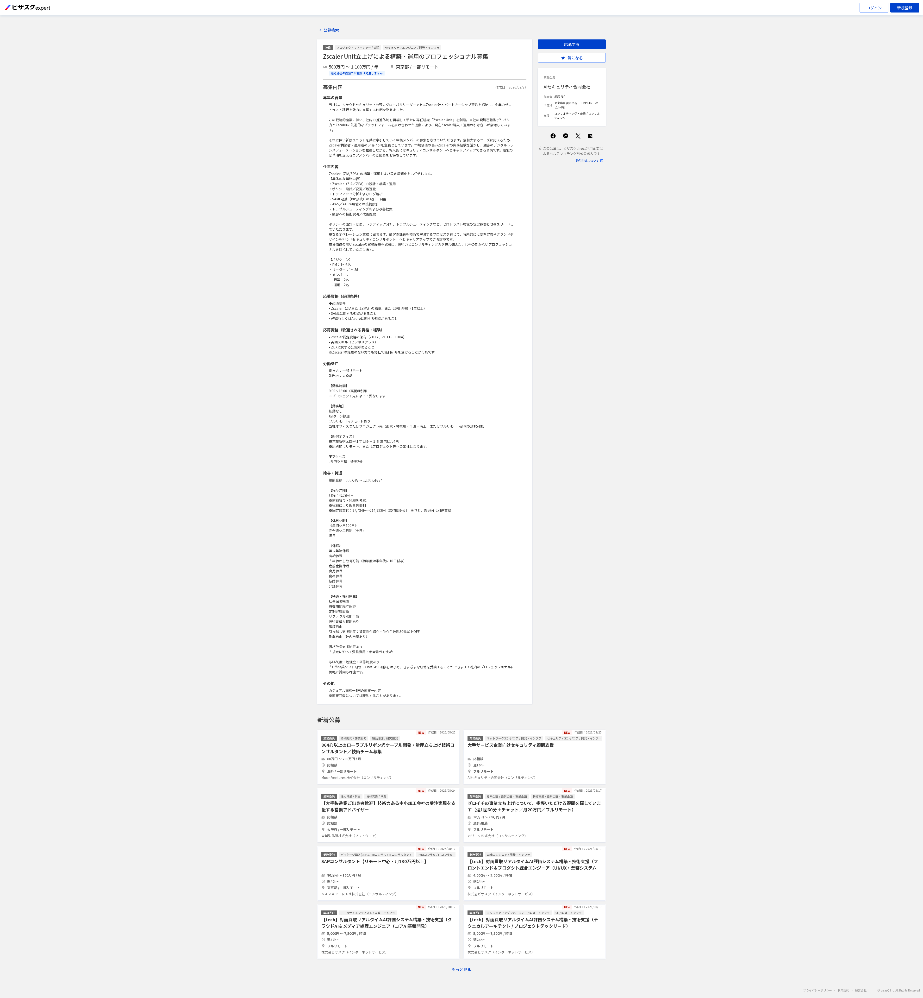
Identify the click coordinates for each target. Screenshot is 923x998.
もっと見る (461, 969)
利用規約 (843, 990)
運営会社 (861, 990)
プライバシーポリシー (817, 990)
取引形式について (587, 160)
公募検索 (331, 30)
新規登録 (904, 8)
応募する (572, 44)
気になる (575, 58)
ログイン (874, 8)
